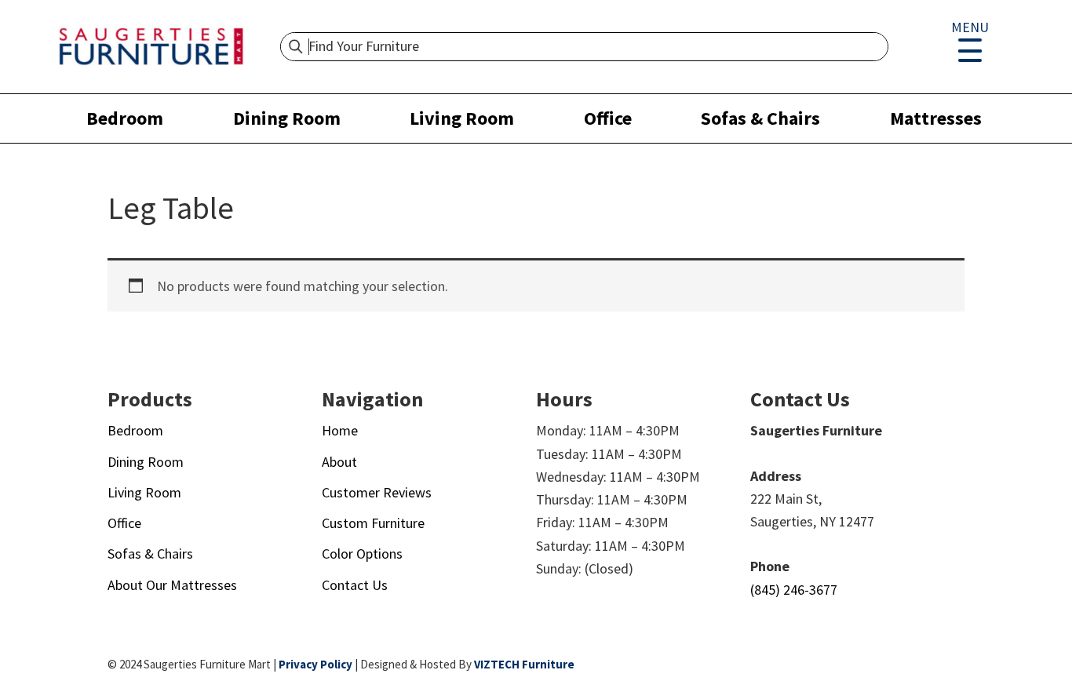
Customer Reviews (377, 492)
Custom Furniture (373, 523)
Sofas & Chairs (760, 118)
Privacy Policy (315, 664)
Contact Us (355, 585)
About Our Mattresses (172, 585)
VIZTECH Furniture (524, 664)
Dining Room (287, 118)
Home (340, 430)
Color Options (362, 553)
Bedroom (124, 118)
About (339, 462)
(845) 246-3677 (793, 590)
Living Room (462, 118)
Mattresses (936, 118)
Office (608, 118)
